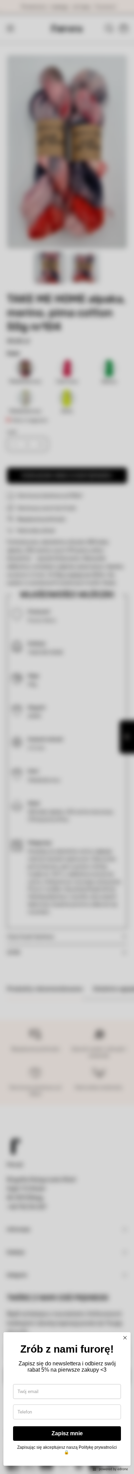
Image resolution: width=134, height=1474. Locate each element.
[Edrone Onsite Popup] (67, 737)
